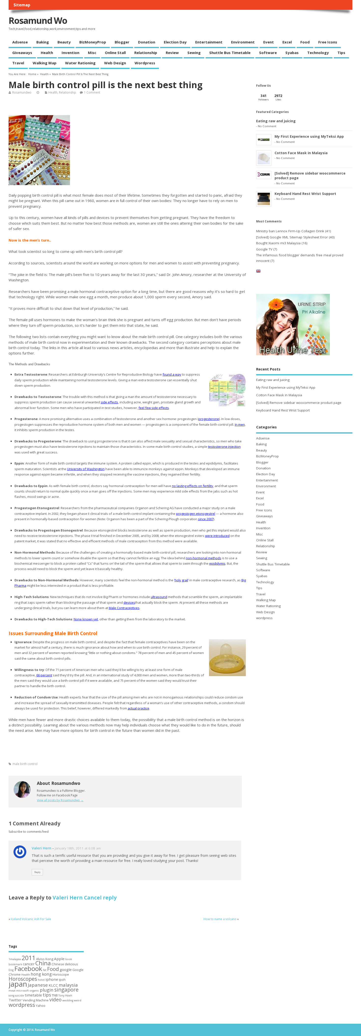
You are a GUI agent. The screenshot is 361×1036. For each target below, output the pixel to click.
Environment (243, 42)
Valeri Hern (41, 847)
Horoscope (61, 974)
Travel (18, 62)
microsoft (22, 990)
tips (47, 995)
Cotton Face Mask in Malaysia (301, 152)
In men (240, 424)
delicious (71, 964)
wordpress (145, 62)
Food (305, 42)
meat (12, 990)
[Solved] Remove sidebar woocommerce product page (298, 402)
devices (129, 602)
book (68, 959)
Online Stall (115, 52)
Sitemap (22, 5)
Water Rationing (80, 62)
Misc (92, 52)
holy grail (181, 580)
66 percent (44, 675)
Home (32, 74)
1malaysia (15, 959)
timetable (33, 995)
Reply (37, 872)
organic (34, 990)
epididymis (217, 563)
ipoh (62, 979)
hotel (41, 979)
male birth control (25, 764)
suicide (19, 995)
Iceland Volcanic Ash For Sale (31, 919)
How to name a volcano (220, 919)
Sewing (194, 52)
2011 (28, 958)
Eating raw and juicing (276, 121)
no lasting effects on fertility (192, 486)
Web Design (115, 62)
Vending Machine (36, 1000)
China (43, 963)
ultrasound (159, 597)
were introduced (217, 535)
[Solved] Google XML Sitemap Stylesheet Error (292, 237)
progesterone (208, 419)
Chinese (58, 964)
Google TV (264, 249)
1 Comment (92, 92)
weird (77, 1000)
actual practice (138, 708)
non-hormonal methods (203, 558)
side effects (109, 402)
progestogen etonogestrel (195, 513)
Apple (59, 958)
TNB (55, 995)
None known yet (86, 619)
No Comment (267, 126)
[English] (258, 272)
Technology (318, 52)
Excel (287, 42)
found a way (172, 374)
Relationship (145, 52)
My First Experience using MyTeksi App (309, 136)
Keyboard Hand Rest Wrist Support (305, 193)
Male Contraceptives (124, 608)
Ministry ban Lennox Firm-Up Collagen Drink (290, 231)
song (11, 995)
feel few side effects (154, 408)
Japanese (38, 985)
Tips (341, 52)
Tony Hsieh (65, 995)
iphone (51, 979)
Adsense (20, 42)
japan (18, 984)
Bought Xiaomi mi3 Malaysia (278, 243)
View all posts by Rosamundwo (60, 800)
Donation (146, 42)
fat (44, 970)
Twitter (15, 999)
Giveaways (22, 52)
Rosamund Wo (38, 20)
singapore (66, 989)
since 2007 (205, 519)
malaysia (68, 985)
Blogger (122, 42)
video (55, 999)
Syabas (292, 52)
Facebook (28, 968)
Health (47, 52)
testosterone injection (224, 446)
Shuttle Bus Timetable (229, 52)
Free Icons (327, 42)
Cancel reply (100, 897)
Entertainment (208, 42)
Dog (11, 970)
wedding (67, 1000)
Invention (70, 52)
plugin (47, 990)
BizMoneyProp (92, 42)
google (66, 969)
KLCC (53, 985)
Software (268, 52)
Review (172, 52)
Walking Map (44, 62)
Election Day (175, 42)
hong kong (41, 974)
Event (268, 42)
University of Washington (86, 469)
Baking (42, 42)
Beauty (64, 42)
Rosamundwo (21, 92)
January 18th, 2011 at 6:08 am (78, 848)
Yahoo (40, 1005)
